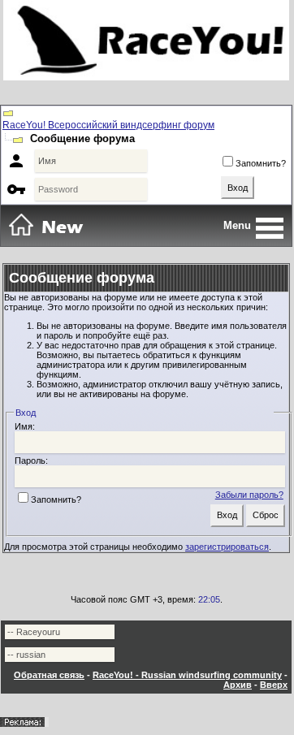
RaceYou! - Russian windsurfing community (187, 675)
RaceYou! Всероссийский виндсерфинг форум (108, 125)
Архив (237, 685)
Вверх (274, 685)
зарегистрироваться (227, 546)
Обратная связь (49, 675)
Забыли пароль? (249, 494)
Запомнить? (261, 163)
